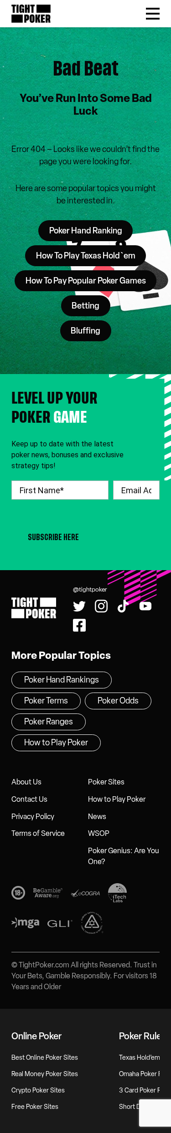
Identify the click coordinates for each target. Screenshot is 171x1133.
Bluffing (85, 331)
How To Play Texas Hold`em (85, 256)
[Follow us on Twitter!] (9, 8)
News (97, 816)
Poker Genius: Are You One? (123, 856)
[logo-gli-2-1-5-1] (60, 925)
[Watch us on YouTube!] (79, 8)
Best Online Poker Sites (44, 1058)
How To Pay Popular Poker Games (86, 281)
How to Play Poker (116, 799)
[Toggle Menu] (153, 14)
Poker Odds (118, 701)
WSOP (98, 833)
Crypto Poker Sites (38, 1090)
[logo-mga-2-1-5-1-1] (25, 924)
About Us (26, 782)
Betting (85, 306)
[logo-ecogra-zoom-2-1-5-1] (85, 895)
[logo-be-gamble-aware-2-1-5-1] (47, 894)
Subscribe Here (53, 537)
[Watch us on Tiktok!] (55, 8)
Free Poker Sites (34, 1107)
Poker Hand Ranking (85, 231)
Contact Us (29, 799)
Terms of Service (38, 833)
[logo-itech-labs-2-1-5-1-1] (117, 894)
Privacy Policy (32, 816)
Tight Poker (31, 14)
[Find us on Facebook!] (102, 8)
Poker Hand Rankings (61, 680)
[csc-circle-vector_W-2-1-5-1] (92, 925)
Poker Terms (46, 701)
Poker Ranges (48, 722)
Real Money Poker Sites (44, 1074)
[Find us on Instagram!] (101, 606)
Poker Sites (106, 782)
